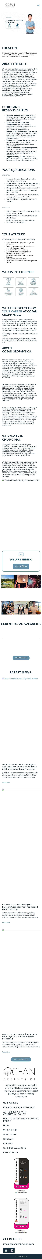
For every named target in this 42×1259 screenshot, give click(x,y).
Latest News (10, 1153)
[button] (38, 5)
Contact (8, 1139)
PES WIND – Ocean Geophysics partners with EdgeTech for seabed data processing (20, 907)
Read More (6, 782)
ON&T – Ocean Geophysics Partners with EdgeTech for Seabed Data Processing (19, 1037)
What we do (10, 1135)
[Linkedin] (12, 1250)
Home (6, 1126)
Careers (8, 1144)
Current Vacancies (14, 1148)
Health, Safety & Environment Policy (21, 1120)
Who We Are (10, 1130)
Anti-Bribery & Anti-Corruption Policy (14, 1113)
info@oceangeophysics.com (18, 1244)
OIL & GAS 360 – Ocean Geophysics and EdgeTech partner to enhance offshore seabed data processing (19, 767)
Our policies (10, 1103)
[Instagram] (6, 1250)
